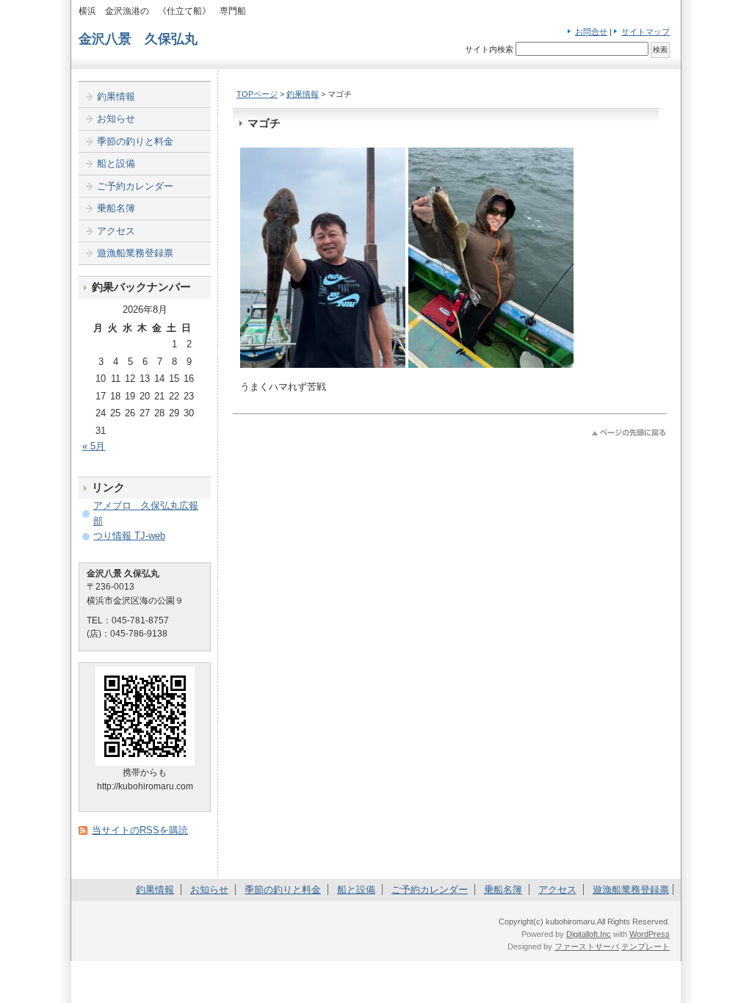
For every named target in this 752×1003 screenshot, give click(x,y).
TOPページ (257, 94)
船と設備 (116, 163)
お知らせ (116, 118)
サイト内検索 (489, 49)
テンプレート (645, 946)
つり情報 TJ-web (129, 535)
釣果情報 (302, 94)
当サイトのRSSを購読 (140, 830)
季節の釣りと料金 (135, 141)
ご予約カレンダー (135, 186)
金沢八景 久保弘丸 (138, 39)
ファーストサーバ (586, 946)
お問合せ (591, 31)
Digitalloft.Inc (588, 934)
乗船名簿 (116, 208)
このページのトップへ (629, 433)
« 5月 (93, 446)
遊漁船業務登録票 (135, 252)
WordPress (649, 934)
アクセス (116, 230)
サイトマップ (645, 31)
